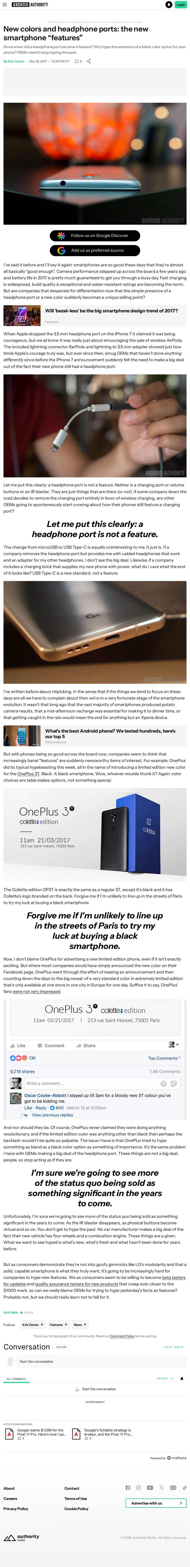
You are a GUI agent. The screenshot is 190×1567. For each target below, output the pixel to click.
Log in (167, 1347)
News (28, 1312)
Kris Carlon (16, 61)
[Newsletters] (173, 1488)
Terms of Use (75, 1498)
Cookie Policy (76, 1508)
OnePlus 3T (28, 773)
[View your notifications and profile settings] (182, 1378)
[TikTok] (185, 1488)
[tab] (16, 1379)
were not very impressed (36, 991)
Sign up (178, 1347)
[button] (95, 4)
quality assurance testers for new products (76, 1284)
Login (181, 5)
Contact (71, 1488)
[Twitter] (161, 1488)
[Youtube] (150, 1488)
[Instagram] (138, 1488)
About (9, 1488)
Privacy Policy (15, 1508)
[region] (95, 1402)
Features (10, 1312)
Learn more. (135, 22)
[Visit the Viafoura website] (177, 1458)
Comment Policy (122, 1336)
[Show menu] (4, 4)
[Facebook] (128, 1488)
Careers (10, 1498)
